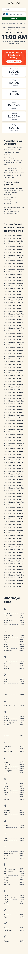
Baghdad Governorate (11, 635)
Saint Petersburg (9, 869)
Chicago (6, 668)
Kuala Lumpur (8, 751)
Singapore (7, 880)
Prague (6, 840)
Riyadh (6, 856)
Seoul (5, 873)
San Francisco (8, 871)
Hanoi (6, 716)
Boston (6, 646)
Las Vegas (7, 764)
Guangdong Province (11, 705)
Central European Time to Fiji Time (15, 564)
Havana (6, 718)
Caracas (6, 666)
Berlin (5, 644)
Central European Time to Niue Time (16, 238)
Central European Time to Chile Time (16, 294)
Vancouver (7, 915)
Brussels (6, 648)
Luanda (6, 773)
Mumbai (6, 799)
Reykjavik (7, 851)
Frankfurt (7, 694)
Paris (5, 838)
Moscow (6, 797)
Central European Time (12, 23)
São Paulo (7, 884)
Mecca (6, 788)
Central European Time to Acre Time (16, 277)
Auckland (7, 624)
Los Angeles (8, 771)
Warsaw (6, 928)
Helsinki (6, 720)
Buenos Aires (8, 651)
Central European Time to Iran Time (15, 387)
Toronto (6, 904)
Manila (6, 786)
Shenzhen (7, 878)
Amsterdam (7, 618)
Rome (6, 858)
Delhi (5, 679)
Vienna (6, 917)
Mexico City (8, 790)
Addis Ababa (8, 616)
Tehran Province (9, 897)
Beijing (6, 642)
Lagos (6, 762)
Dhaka (6, 681)
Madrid (6, 784)
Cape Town (7, 664)
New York (7, 812)
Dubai (5, 683)
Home (3, 23)
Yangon (6, 941)
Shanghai (7, 875)
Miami (6, 792)
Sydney (6, 882)
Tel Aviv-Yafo (8, 899)
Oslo (5, 827)
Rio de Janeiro (8, 854)
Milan (5, 795)
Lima (5, 766)
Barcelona (7, 640)
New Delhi (7, 810)
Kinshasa (7, 749)
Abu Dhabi (7, 613)
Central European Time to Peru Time (16, 280)
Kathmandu (7, 747)
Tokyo (6, 902)
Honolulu (6, 725)
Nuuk (5, 814)
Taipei (6, 895)
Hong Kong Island (9, 723)
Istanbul (6, 736)
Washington (8, 930)
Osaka (6, 825)
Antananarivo (8, 620)
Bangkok (7, 637)
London (6, 768)
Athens (6, 622)
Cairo (5, 661)
